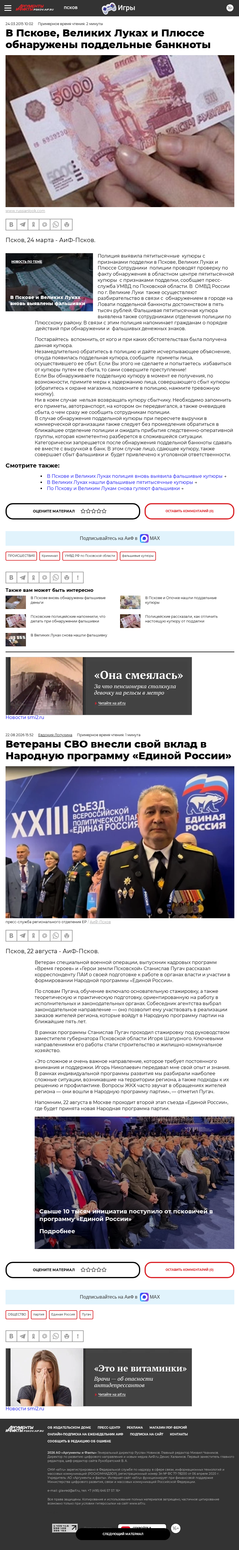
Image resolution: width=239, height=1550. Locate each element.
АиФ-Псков (100, 922)
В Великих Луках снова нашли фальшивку (69, 635)
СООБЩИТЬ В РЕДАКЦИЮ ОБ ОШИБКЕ (79, 1441)
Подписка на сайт (146, 1434)
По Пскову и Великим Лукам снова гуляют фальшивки (113, 488)
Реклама (135, 1428)
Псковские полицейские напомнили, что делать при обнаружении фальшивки (68, 618)
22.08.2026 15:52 (20, 735)
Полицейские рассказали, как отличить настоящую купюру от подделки (181, 618)
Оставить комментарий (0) (190, 511)
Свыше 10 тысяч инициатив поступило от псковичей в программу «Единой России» (126, 1215)
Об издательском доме (69, 1428)
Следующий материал (123, 1534)
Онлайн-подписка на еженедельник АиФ (85, 1434)
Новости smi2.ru (25, 717)
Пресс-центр (109, 1428)
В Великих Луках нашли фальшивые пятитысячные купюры (120, 482)
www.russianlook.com (25, 211)
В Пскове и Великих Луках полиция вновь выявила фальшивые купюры (135, 476)
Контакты (179, 1434)
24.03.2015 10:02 (19, 24)
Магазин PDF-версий (168, 1428)
